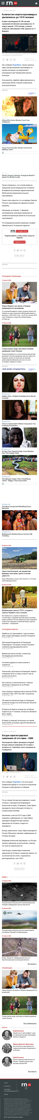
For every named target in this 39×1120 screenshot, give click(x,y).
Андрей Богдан (19, 869)
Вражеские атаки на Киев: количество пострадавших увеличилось (16, 655)
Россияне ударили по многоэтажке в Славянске (16, 664)
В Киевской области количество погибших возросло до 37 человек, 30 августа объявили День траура (19, 711)
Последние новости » (10, 629)
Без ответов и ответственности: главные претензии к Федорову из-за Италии (17, 684)
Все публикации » (30, 1023)
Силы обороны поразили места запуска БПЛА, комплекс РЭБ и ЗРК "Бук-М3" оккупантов (19, 693)
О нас (6, 1083)
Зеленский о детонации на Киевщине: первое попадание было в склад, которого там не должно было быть (19, 673)
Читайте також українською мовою (30, 59)
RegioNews (17, 65)
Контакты (7, 1086)
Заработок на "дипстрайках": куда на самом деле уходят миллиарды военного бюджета (18, 635)
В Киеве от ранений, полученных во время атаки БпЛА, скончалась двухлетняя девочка (19, 722)
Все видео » (32, 964)
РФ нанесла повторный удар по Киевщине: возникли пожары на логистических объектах (19, 701)
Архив (6, 1094)
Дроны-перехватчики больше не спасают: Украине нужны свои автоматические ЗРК (24, 1061)
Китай (16, 255)
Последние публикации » (12, 276)
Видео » (5, 877)
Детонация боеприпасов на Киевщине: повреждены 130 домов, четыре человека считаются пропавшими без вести (18, 645)
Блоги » (5, 1027)
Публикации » (7, 968)
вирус (22, 255)
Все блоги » (32, 1071)
